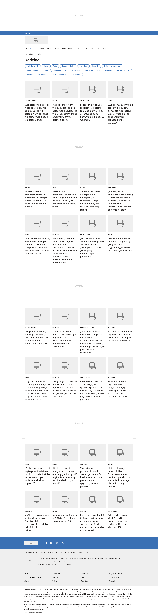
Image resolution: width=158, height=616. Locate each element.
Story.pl (112, 581)
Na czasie (28, 33)
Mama (46, 66)
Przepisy (108, 70)
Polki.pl (83, 577)
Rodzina (55, 234)
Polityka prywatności (46, 552)
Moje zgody (83, 552)
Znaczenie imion (60, 70)
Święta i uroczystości (112, 66)
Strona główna (29, 54)
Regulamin (30, 552)
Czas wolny (75, 70)
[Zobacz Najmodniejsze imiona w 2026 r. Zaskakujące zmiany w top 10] (65, 499)
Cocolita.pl (84, 581)
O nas (61, 552)
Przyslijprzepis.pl (115, 577)
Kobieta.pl (84, 574)
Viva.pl (26, 581)
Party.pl (55, 577)
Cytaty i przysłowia (58, 74)
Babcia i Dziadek (87, 327)
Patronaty (42, 74)
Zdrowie (95, 66)
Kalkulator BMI (32, 66)
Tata (55, 66)
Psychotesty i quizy (92, 70)
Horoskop (83, 66)
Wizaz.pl (55, 581)
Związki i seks (32, 70)
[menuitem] (28, 48)
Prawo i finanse (123, 70)
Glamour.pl (56, 574)
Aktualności (75, 74)
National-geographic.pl (32, 577)
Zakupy (30, 74)
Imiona (45, 70)
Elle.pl (26, 574)
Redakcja (71, 552)
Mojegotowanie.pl (115, 574)
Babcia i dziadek (68, 66)
